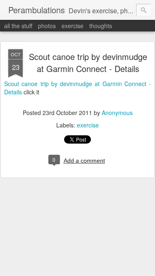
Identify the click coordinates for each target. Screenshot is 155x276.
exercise (72, 26)
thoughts (100, 26)
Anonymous (117, 112)
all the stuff (18, 26)
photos (47, 26)
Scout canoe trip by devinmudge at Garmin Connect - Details (88, 62)
